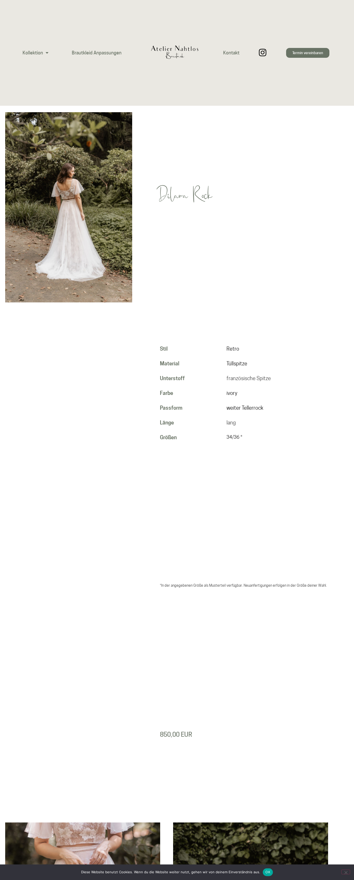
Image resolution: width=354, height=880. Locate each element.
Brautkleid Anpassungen (97, 52)
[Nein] (345, 872)
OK (267, 872)
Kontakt (231, 52)
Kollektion (33, 52)
